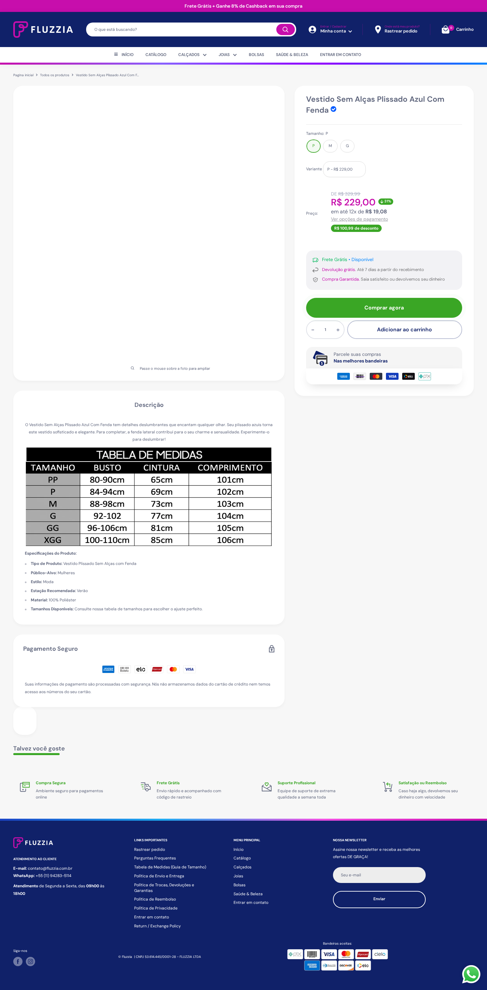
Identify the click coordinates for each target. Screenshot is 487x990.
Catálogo (155, 54)
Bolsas (256, 54)
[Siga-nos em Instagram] (30, 961)
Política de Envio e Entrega (159, 876)
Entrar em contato (340, 54)
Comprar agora (384, 307)
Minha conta (333, 31)
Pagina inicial (23, 75)
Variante (314, 169)
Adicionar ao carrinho (404, 329)
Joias (224, 54)
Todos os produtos (54, 75)
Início (128, 54)
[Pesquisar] (285, 29)
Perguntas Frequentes (155, 858)
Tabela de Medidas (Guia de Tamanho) (170, 867)
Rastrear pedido (149, 849)
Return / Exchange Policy (157, 926)
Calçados (188, 54)
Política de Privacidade (156, 908)
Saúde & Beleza (292, 54)
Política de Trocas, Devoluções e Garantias (164, 887)
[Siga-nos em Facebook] (18, 961)
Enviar (379, 899)
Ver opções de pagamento (359, 219)
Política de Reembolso (155, 899)
